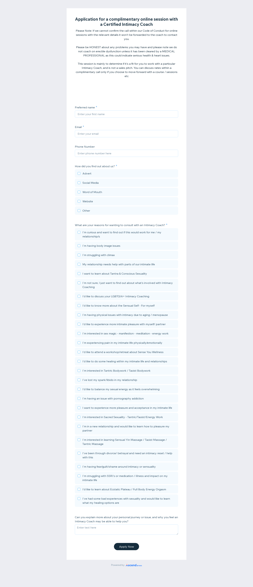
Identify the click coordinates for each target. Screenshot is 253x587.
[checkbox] (126, 174)
